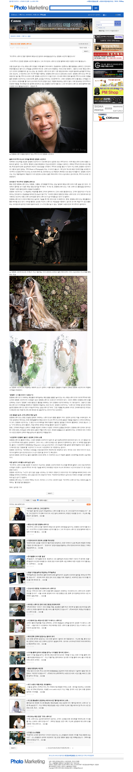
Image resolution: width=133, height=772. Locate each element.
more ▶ (41, 516)
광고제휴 (78, 755)
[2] (51, 748)
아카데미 (29, 15)
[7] (61, 748)
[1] (49, 748)
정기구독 (84, 755)
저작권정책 (90, 755)
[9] (65, 748)
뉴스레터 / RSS (34, 1)
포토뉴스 (14, 15)
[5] (56, 748)
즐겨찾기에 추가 (14, 1)
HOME (18, 36)
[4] (54, 748)
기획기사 (21, 15)
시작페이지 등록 (24, 1)
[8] (63, 748)
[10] (68, 748)
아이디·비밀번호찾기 (112, 30)
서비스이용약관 (59, 755)
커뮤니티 (36, 15)
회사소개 (51, 755)
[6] (59, 748)
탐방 (29, 36)
